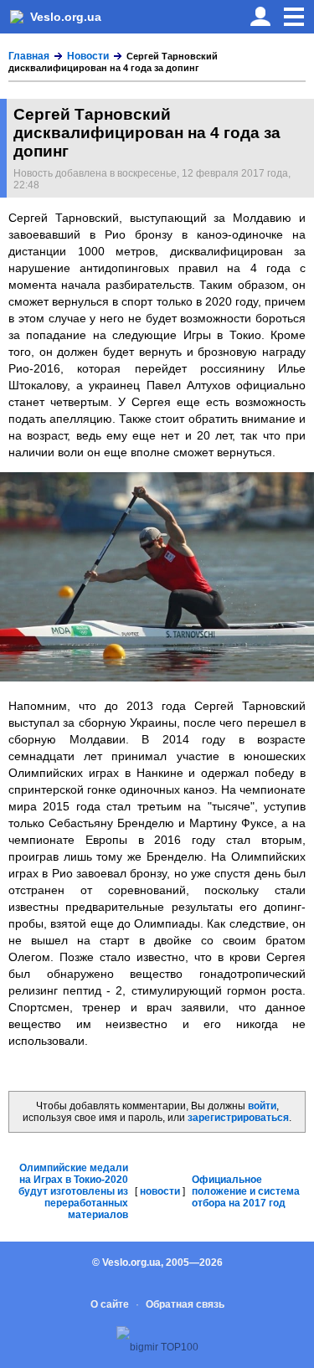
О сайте (109, 1304)
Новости (88, 56)
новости (160, 1191)
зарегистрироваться (238, 1118)
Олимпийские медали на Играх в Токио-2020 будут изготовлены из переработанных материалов (73, 1191)
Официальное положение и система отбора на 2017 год (246, 1191)
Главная (28, 56)
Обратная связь (185, 1304)
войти (262, 1106)
